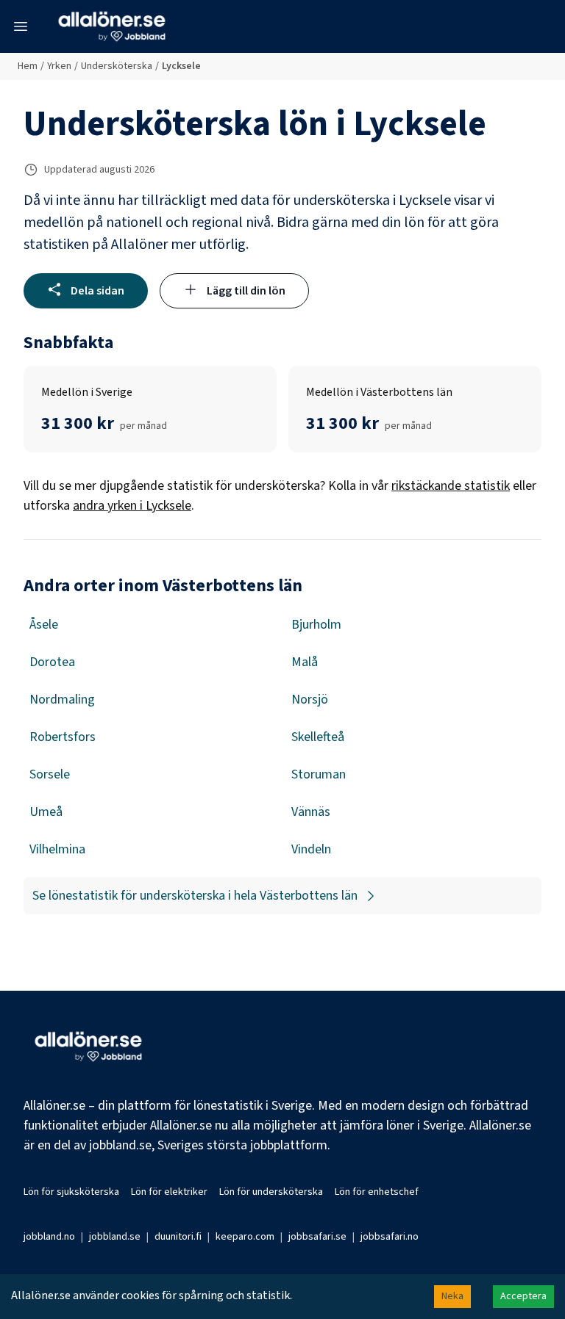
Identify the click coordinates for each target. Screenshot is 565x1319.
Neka (452, 1296)
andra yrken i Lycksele (132, 505)
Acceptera (523, 1296)
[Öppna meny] (20, 26)
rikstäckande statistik (450, 486)
